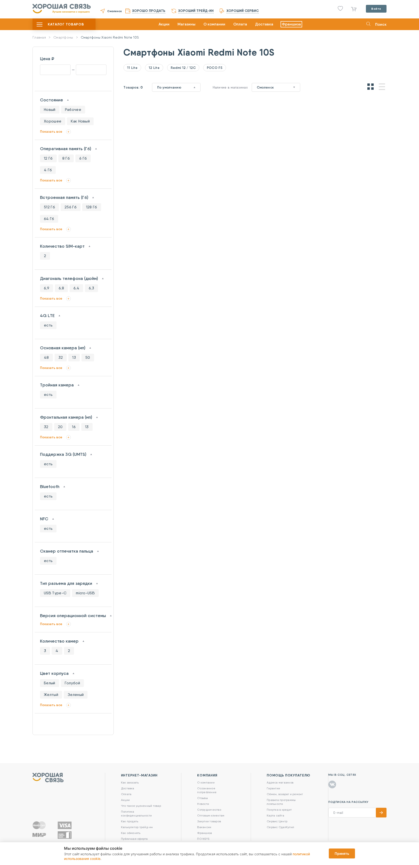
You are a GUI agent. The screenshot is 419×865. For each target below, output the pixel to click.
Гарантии (273, 788)
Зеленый (76, 694)
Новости (203, 804)
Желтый (51, 694)
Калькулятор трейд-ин (137, 827)
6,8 (61, 288)
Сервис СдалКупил (280, 827)
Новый (50, 109)
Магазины (186, 24)
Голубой (72, 683)
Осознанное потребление (207, 790)
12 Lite (154, 67)
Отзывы (202, 798)
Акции (164, 24)
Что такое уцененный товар (141, 806)
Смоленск (114, 11)
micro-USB (85, 593)
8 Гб (66, 158)
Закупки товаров (209, 821)
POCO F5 (214, 67)
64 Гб (49, 218)
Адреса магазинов (280, 782)
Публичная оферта (134, 839)
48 (46, 357)
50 (87, 357)
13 (74, 357)
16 (74, 426)
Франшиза (291, 24)
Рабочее (73, 109)
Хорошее (52, 121)
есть (48, 325)
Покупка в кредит (279, 809)
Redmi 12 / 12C (183, 67)
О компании (214, 24)
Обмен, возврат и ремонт (285, 794)
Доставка (264, 24)
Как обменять (131, 833)
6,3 (91, 288)
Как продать (129, 821)
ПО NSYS (203, 839)
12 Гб (48, 158)
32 (60, 357)
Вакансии (204, 827)
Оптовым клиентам (210, 815)
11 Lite (132, 67)
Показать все (51, 131)
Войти (376, 8)
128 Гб (91, 207)
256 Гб (70, 207)
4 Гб (48, 170)
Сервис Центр (277, 821)
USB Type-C (55, 593)
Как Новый (80, 121)
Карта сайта (275, 815)
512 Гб (49, 207)
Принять (342, 853)
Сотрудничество (209, 809)
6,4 (76, 288)
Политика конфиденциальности (136, 813)
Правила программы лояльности (281, 802)
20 (60, 426)
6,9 (46, 288)
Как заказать (130, 782)
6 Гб (83, 158)
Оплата (240, 24)
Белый (49, 683)
